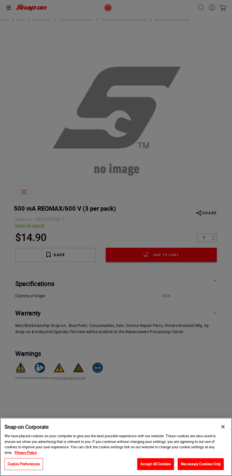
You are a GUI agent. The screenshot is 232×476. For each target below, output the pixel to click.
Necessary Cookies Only (201, 463)
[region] (116, 447)
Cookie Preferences (24, 463)
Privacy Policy (26, 452)
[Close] (223, 427)
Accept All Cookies (155, 463)
